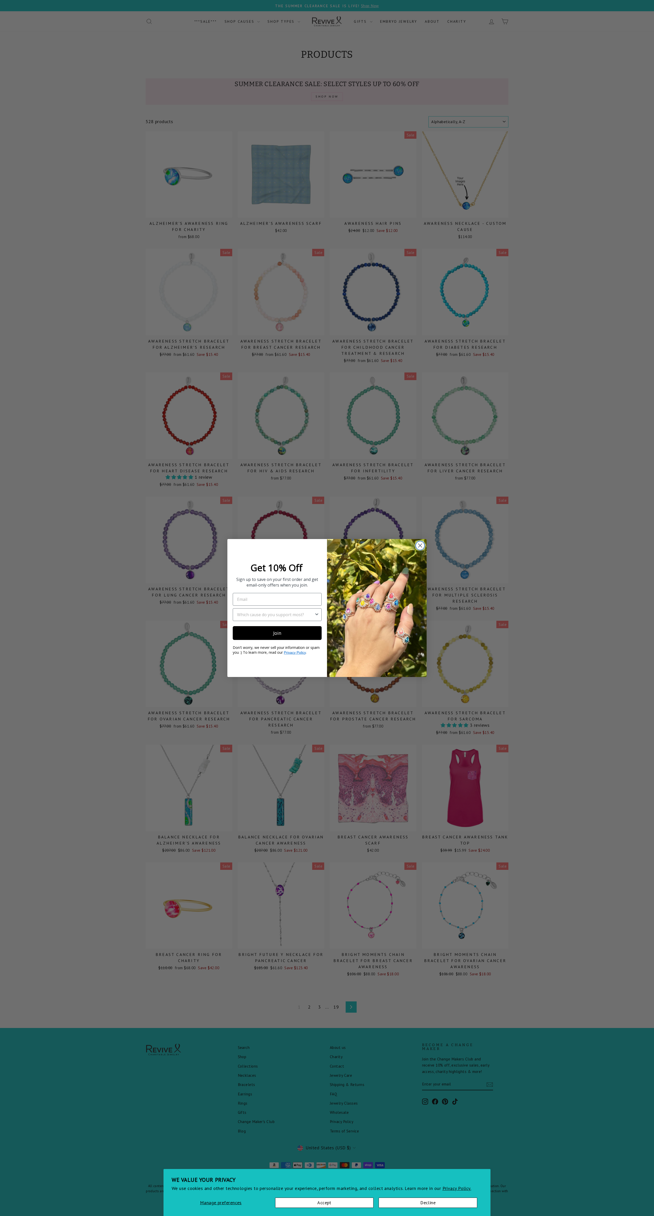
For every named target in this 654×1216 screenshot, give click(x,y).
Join (277, 633)
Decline (428, 1203)
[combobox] (275, 615)
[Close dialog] (420, 545)
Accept (324, 1203)
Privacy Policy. (456, 1188)
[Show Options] (316, 615)
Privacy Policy (295, 652)
